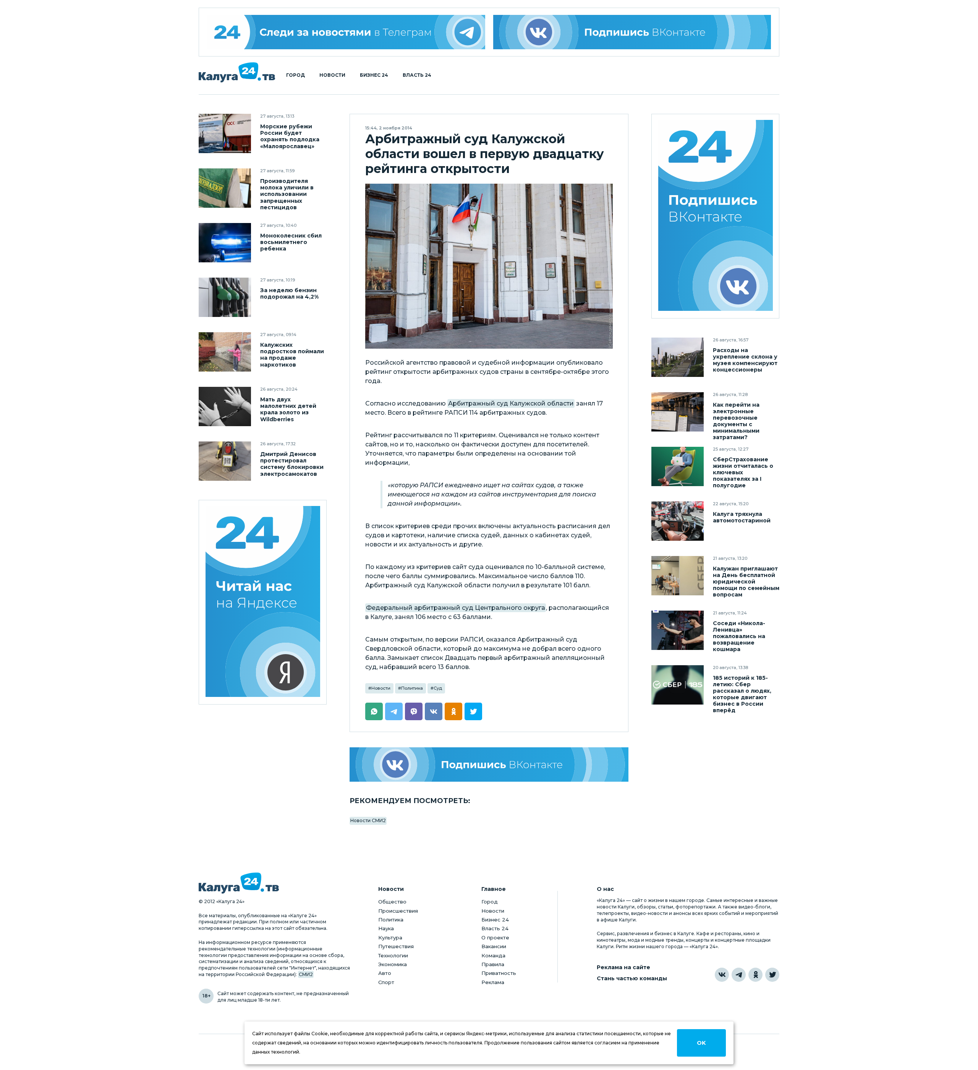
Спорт (386, 982)
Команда (493, 955)
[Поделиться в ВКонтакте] (433, 711)
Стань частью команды (632, 978)
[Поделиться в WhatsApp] (374, 711)
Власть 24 (417, 75)
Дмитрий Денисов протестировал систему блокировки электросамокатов (292, 464)
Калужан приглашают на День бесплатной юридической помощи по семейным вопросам (746, 582)
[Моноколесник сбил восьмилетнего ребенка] (225, 242)
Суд (438, 688)
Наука (386, 928)
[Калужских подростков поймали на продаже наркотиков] (225, 352)
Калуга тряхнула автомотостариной (742, 517)
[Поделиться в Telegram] (394, 711)
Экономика (392, 964)
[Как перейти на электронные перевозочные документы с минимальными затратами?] (677, 412)
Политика (412, 688)
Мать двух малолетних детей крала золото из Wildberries (288, 409)
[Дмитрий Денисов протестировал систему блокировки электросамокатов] (225, 461)
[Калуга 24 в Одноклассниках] (755, 975)
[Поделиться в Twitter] (473, 711)
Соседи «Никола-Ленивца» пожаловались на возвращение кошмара (739, 636)
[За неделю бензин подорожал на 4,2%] (225, 297)
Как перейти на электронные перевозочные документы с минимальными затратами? (736, 421)
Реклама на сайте (623, 967)
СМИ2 (306, 974)
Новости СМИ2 (368, 820)
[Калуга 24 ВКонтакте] (715, 216)
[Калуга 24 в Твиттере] (772, 975)
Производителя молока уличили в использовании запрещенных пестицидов (287, 194)
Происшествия (398, 911)
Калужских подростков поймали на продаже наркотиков (292, 355)
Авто (384, 973)
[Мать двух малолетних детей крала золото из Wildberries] (225, 406)
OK (701, 1042)
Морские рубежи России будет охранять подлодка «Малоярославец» (289, 136)
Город (295, 75)
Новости (332, 75)
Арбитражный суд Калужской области (511, 403)
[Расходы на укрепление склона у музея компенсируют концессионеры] (677, 357)
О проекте (495, 937)
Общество (392, 902)
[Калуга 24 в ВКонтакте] (722, 975)
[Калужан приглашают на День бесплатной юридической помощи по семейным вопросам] (677, 575)
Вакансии (493, 946)
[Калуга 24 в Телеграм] (346, 32)
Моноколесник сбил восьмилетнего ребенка (291, 242)
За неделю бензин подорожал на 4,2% (289, 293)
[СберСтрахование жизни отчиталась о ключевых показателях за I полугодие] (677, 466)
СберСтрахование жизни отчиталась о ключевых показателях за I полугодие (743, 472)
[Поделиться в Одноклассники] (453, 711)
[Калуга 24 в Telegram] (739, 975)
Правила (492, 964)
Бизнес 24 (374, 75)
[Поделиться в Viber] (414, 711)
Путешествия (396, 946)
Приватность (498, 973)
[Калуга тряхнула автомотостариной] (677, 521)
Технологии (393, 955)
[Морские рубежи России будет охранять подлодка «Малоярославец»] (225, 133)
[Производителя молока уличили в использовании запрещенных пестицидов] (225, 188)
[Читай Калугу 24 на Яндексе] (263, 602)
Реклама (492, 982)
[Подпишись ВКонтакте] (632, 32)
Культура (390, 937)
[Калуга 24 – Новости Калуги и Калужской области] (237, 72)
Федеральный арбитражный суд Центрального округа (455, 607)
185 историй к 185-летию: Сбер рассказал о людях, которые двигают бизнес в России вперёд (742, 694)
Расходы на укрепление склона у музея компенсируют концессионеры (745, 360)
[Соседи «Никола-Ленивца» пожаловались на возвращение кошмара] (677, 630)
